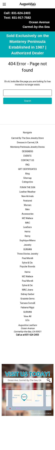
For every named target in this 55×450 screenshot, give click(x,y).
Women (27, 205)
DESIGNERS (27, 151)
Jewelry (27, 245)
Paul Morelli (27, 258)
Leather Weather (27, 192)
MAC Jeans (27, 290)
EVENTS (27, 156)
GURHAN (27, 249)
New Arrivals (28, 196)
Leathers (27, 227)
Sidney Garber (27, 294)
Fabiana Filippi (27, 307)
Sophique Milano (28, 240)
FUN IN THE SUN (27, 187)
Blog (27, 173)
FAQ (27, 164)
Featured (27, 200)
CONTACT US (27, 160)
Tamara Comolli (27, 303)
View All (27, 316)
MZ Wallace (27, 218)
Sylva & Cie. (27, 262)
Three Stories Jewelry (27, 254)
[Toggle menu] (4, 4)
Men (27, 209)
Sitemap (27, 178)
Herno (27, 231)
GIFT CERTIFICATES (27, 169)
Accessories (27, 214)
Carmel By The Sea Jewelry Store (27, 138)
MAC (27, 222)
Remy (27, 236)
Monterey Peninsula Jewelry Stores (27, 147)
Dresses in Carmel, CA (27, 142)
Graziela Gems (27, 298)
